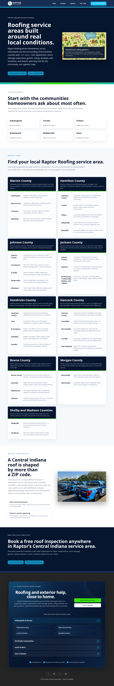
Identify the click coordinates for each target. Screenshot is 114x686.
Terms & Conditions (68, 679)
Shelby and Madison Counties (31, 410)
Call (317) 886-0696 (35, 73)
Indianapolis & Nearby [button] (23, 620)
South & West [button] (20, 647)
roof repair (25, 55)
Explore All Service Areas (87, 600)
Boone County (20, 360)
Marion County (21, 181)
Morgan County (71, 360)
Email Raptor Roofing (34, 562)
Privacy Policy (57, 679)
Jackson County (71, 242)
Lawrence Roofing (36, 633)
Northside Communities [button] (24, 641)
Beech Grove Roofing (78, 627)
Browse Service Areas (17, 73)
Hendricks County (23, 300)
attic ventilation (30, 488)
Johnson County (21, 242)
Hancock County (72, 300)
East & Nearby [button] (20, 654)
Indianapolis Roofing (36, 627)
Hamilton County (72, 181)
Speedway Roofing (78, 633)
